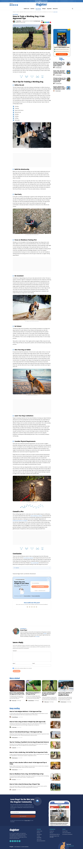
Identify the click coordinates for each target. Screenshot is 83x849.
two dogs (37, 636)
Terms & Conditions (27, 595)
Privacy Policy (27, 820)
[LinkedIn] (48, 22)
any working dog (34, 562)
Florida (44, 633)
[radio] (27, 607)
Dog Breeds (49, 8)
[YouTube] (15, 5)
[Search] (72, 9)
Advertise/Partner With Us (55, 834)
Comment (15, 650)
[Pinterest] (17, 5)
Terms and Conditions (66, 832)
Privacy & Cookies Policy (36, 595)
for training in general (28, 557)
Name (14, 663)
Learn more (55, 11)
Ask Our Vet (55, 8)
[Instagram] (12, 5)
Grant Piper (19, 20)
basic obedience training (36, 515)
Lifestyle (44, 8)
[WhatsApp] (45, 22)
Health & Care (26, 8)
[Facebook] (10, 5)
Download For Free (62, 54)
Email (33, 663)
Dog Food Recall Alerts (41, 840)
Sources (17, 567)
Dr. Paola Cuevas (37, 20)
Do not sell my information (67, 834)
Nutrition (32, 8)
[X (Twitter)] (13, 5)
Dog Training (38, 8)
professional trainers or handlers (20, 520)
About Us (51, 832)
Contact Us (52, 831)
